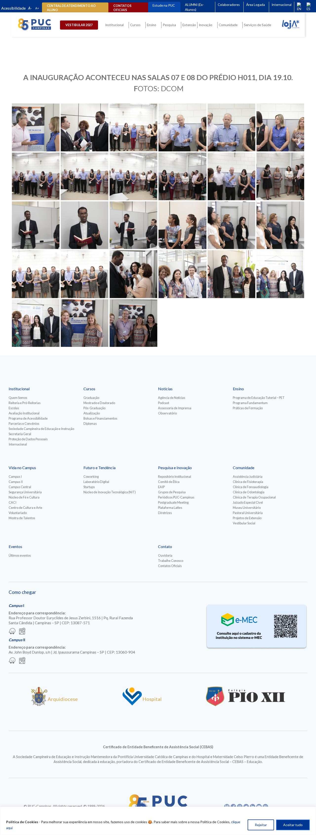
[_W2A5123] (280, 176)
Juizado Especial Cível (248, 502)
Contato (165, 546)
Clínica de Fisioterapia (248, 482)
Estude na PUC (164, 5)
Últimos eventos (20, 555)
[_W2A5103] (280, 127)
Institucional (114, 25)
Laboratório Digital (96, 482)
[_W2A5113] (182, 176)
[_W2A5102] (231, 127)
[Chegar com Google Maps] (22, 632)
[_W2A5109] (133, 176)
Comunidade (228, 25)
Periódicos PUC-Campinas (176, 497)
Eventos (15, 546)
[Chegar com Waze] (12, 632)
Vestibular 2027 (79, 25)
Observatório (167, 413)
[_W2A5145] (84, 274)
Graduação (91, 398)
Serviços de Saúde (257, 25)
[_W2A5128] (84, 225)
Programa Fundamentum (250, 403)
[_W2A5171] (133, 323)
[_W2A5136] (231, 225)
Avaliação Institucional (24, 413)
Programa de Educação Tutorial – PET (259, 398)
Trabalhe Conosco (170, 561)
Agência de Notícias (171, 398)
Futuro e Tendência (99, 467)
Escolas (14, 408)
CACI (12, 502)
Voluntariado (18, 513)
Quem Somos (18, 398)
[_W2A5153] (231, 274)
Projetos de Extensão (247, 518)
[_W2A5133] (133, 225)
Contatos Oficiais (170, 566)
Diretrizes (165, 513)
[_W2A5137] (280, 225)
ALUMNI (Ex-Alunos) (194, 7)
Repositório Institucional (174, 477)
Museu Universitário (247, 508)
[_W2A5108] (84, 176)
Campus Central (20, 487)
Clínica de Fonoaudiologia (250, 487)
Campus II (16, 482)
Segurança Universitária (25, 492)
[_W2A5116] (231, 176)
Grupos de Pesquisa (172, 492)
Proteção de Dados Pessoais (28, 439)
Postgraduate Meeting (173, 502)
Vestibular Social (244, 523)
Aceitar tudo (293, 825)
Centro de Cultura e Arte (25, 508)
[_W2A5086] (35, 127)
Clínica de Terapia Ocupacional (254, 497)
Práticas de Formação (248, 408)
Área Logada (255, 5)
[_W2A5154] (280, 274)
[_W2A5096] (133, 127)
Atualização (91, 413)
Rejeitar (261, 825)
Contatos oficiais (122, 8)
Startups (89, 487)
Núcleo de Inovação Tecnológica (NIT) (109, 492)
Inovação (205, 25)
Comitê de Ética (168, 482)
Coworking (91, 477)
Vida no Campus (22, 467)
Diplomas (90, 424)
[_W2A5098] (182, 127)
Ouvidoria (165, 555)
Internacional (282, 5)
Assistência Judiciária (247, 477)
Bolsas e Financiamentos (100, 418)
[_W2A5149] (182, 274)
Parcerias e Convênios (24, 424)
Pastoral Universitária (248, 513)
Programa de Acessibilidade (28, 418)
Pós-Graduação (94, 408)
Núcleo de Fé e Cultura (24, 497)
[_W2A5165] (84, 323)
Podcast (163, 403)
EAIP (161, 487)
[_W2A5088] (84, 127)
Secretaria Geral (20, 434)
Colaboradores (229, 5)
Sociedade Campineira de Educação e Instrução (41, 429)
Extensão (189, 25)
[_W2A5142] (35, 274)
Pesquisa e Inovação (175, 467)
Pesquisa (169, 25)
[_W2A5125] (35, 225)
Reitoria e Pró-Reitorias (24, 403)
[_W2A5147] (133, 274)
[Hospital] (132, 704)
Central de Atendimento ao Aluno (71, 8)
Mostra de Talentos (22, 518)
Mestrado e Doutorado (99, 403)
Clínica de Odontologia (248, 492)
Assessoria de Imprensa (174, 408)
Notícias (165, 388)
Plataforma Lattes (170, 508)
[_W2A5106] (35, 176)
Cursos (135, 25)
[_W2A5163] (35, 323)
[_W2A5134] (182, 225)
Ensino (151, 25)
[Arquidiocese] (39, 704)
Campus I (15, 477)
